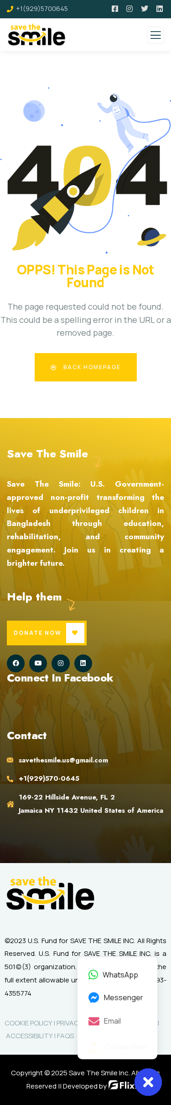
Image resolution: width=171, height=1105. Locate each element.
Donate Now (38, 633)
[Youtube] (38, 663)
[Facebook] (16, 663)
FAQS (65, 1036)
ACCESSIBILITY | (31, 1036)
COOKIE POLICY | (31, 1023)
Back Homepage (91, 367)
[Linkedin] (83, 663)
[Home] (50, 893)
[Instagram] (60, 663)
